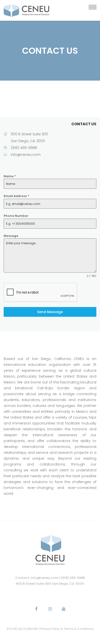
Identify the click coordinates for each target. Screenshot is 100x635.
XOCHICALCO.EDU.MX (23, 629)
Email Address (16, 196)
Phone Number (16, 216)
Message (11, 236)
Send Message (50, 311)
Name (10, 176)
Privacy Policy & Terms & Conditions (67, 629)
